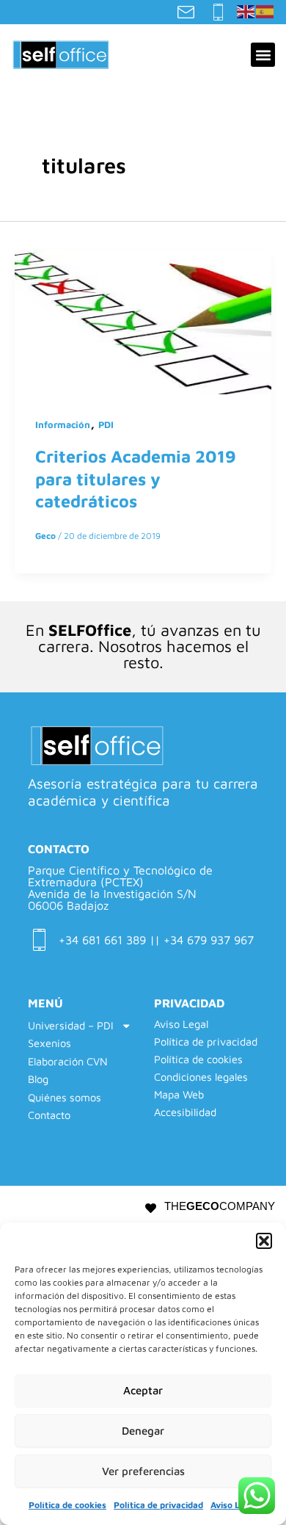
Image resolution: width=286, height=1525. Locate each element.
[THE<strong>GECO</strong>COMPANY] (150, 1208)
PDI (106, 424)
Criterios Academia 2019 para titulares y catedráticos (135, 478)
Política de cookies (67, 1504)
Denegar (143, 1430)
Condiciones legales (201, 1077)
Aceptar (143, 1390)
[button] (264, 1241)
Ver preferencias (143, 1471)
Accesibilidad (185, 1112)
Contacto (49, 1115)
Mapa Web (179, 1095)
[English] (246, 10)
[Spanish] (265, 10)
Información (62, 424)
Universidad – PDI (71, 1025)
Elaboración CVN (68, 1061)
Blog (38, 1079)
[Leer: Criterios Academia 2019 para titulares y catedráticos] (143, 320)
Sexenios (49, 1043)
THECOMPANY (219, 1206)
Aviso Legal (233, 1504)
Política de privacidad (158, 1504)
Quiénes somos (64, 1097)
